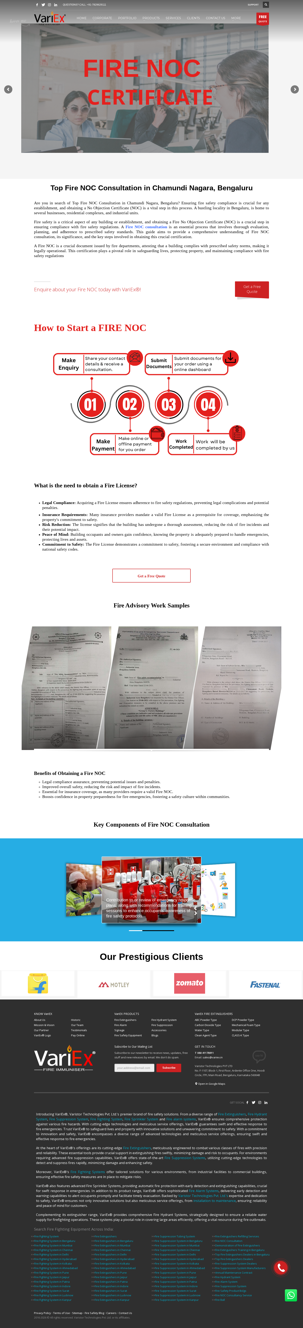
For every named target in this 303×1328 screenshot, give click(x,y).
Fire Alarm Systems (204, 1191)
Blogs (155, 1035)
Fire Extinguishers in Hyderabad (114, 1259)
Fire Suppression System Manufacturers (240, 1268)
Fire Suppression (162, 1025)
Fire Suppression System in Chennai (177, 1250)
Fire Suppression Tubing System (175, 1236)
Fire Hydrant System (164, 1020)
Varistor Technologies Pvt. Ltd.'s (203, 1195)
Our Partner (41, 1030)
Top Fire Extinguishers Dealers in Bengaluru (242, 1254)
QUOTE (262, 18)
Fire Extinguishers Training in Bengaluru (239, 1250)
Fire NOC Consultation (228, 1241)
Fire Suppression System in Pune (175, 1272)
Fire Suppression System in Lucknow (177, 1295)
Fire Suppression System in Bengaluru (178, 1241)
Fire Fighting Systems (87, 1172)
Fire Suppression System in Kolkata (177, 1263)
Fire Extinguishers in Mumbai (112, 1245)
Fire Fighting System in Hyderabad (55, 1259)
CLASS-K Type (240, 1035)
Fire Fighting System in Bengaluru (54, 1241)
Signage (119, 1030)
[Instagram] (49, 5)
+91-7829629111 (96, 4)
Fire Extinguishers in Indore (111, 1286)
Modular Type (240, 1030)
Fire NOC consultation (146, 227)
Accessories (159, 1030)
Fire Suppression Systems (184, 1158)
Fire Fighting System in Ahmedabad (56, 1268)
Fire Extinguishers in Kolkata (112, 1263)
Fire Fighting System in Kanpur (53, 1300)
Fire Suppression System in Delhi (175, 1254)
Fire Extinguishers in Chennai (113, 1250)
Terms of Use (61, 1313)
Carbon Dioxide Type (208, 1025)
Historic (75, 1020)
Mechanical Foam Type (246, 1025)
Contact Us (125, 1313)
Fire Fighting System (106, 1119)
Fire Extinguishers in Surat (111, 1291)
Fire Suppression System (68, 1119)
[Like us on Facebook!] (247, 1102)
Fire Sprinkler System (141, 1119)
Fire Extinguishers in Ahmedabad (115, 1268)
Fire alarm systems (181, 1119)
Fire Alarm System (226, 1282)
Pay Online (78, 1035)
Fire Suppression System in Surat (175, 1291)
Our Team (77, 1025)
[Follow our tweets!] (253, 1102)
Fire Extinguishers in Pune (111, 1272)
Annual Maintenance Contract (233, 1272)
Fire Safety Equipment (128, 1035)
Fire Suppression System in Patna (176, 1282)
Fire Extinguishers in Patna (111, 1282)
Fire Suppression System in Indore (176, 1286)
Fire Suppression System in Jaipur (176, 1277)
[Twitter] (43, 5)
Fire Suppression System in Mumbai (177, 1245)
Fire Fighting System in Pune (51, 1272)
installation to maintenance (214, 1200)
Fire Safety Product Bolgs (230, 1291)
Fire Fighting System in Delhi (51, 1254)
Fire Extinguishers (125, 1020)
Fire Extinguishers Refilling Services (237, 1236)
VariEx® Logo (42, 1035)
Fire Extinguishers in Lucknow (113, 1295)
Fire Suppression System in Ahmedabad (180, 1268)
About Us (39, 1020)
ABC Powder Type (206, 1020)
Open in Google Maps (211, 1084)
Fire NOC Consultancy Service (233, 1295)
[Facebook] (37, 5)
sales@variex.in (213, 1057)
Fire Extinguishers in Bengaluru (114, 1241)
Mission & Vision (44, 1025)
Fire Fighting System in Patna (52, 1282)
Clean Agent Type (206, 1035)
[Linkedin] (56, 5)
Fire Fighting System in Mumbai (53, 1245)
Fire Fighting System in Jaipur (51, 1277)
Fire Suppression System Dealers (236, 1263)
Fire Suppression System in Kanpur (177, 1300)
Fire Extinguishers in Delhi (111, 1254)
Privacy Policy (42, 1313)
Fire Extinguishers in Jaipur (111, 1277)
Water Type (202, 1030)
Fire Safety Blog (94, 1313)
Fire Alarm (120, 1025)
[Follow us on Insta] (260, 1102)
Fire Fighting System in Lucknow (53, 1295)
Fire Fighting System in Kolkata (53, 1263)
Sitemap (77, 1313)
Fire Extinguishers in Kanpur (112, 1300)
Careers (111, 1313)
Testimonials (79, 1030)
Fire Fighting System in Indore (52, 1286)
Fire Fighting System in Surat (51, 1291)
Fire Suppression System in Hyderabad (179, 1259)
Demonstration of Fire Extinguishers (237, 1245)
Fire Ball (220, 1300)
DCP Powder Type (243, 1020)
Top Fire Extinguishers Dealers (234, 1259)
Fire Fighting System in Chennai (53, 1250)
